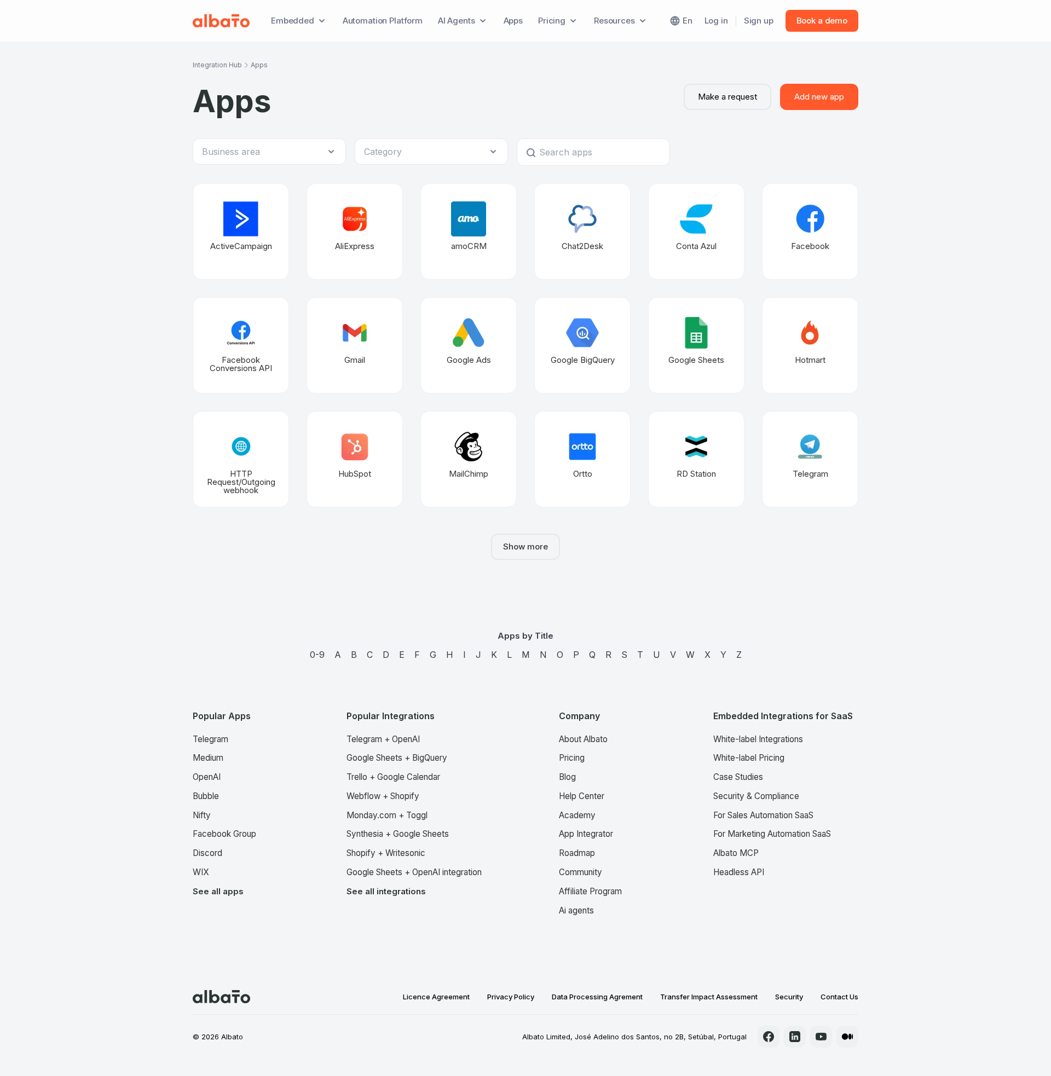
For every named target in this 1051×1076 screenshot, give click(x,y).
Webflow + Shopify (383, 796)
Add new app (819, 96)
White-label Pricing (748, 758)
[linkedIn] (795, 1037)
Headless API (738, 872)
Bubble (206, 796)
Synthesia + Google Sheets (398, 834)
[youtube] (821, 1037)
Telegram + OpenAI (383, 739)
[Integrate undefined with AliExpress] (354, 231)
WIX (201, 872)
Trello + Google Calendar (393, 777)
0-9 (317, 654)
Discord (207, 853)
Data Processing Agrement (597, 996)
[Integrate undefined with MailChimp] (468, 459)
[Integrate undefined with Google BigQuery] (582, 345)
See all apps (218, 891)
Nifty (202, 815)
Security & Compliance (756, 796)
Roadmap (577, 853)
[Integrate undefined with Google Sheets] (696, 345)
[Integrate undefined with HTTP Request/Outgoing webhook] (240, 459)
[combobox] (264, 151)
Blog (567, 777)
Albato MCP (736, 853)
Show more (525, 546)
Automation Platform (383, 20)
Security (789, 996)
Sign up (758, 20)
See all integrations (386, 891)
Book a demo (821, 20)
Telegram (210, 739)
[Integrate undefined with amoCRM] (468, 231)
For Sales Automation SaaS (763, 815)
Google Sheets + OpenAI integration (414, 872)
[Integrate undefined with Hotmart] (810, 345)
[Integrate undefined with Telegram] (810, 459)
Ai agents (576, 910)
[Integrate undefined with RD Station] (696, 459)
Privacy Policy (510, 996)
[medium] (847, 1037)
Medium (208, 758)
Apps (513, 20)
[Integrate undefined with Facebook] (810, 231)
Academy (577, 815)
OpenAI (207, 777)
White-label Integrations (758, 739)
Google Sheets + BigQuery (397, 758)
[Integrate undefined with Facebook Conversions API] (240, 345)
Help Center (581, 796)
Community (580, 872)
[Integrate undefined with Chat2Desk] (582, 231)
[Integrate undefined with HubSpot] (354, 459)
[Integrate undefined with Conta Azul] (696, 231)
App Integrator (586, 834)
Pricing (572, 758)
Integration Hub (217, 65)
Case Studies (738, 777)
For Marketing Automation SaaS (772, 834)
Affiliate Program (590, 891)
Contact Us (839, 996)
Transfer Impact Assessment (709, 996)
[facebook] (768, 1037)
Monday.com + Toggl (387, 815)
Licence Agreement (436, 996)
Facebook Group (224, 834)
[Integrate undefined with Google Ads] (468, 345)
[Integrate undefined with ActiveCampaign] (240, 231)
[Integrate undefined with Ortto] (582, 459)
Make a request (727, 96)
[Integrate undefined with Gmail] (354, 345)
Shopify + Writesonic (386, 853)
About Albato (583, 739)
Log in (716, 20)
